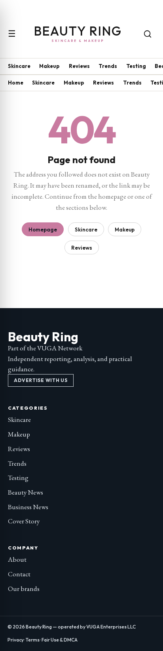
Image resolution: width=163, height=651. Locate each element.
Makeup (49, 66)
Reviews (79, 66)
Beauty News (25, 492)
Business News (28, 506)
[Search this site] (147, 33)
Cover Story (24, 521)
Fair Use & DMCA (60, 640)
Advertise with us (40, 380)
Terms (33, 640)
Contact (19, 574)
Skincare (19, 66)
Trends (108, 66)
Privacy (16, 640)
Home (15, 82)
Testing (136, 66)
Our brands (24, 588)
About (17, 559)
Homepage (42, 229)
